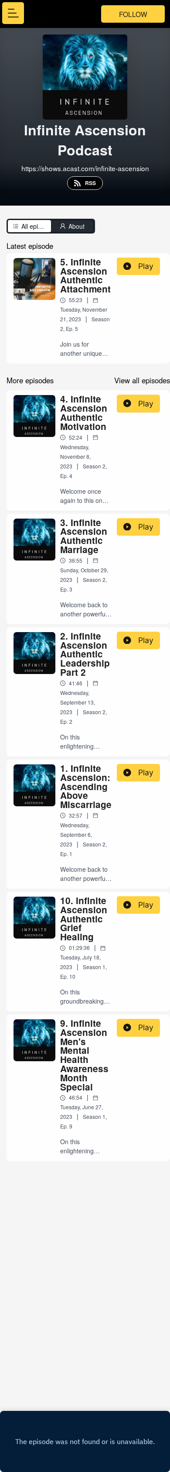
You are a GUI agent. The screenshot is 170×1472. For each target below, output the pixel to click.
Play (145, 266)
